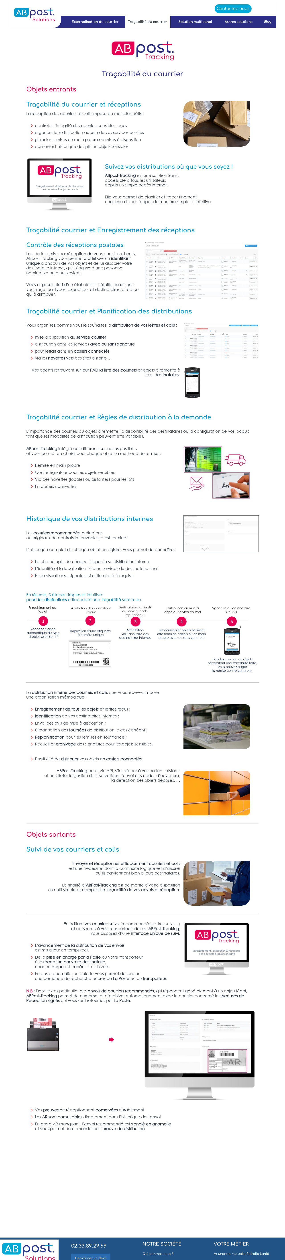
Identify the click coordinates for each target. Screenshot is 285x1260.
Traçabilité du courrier (147, 22)
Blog (267, 22)
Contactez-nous (233, 8)
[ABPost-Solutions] (34, 14)
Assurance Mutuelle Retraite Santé (241, 1253)
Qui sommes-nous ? (158, 1253)
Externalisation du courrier (95, 22)
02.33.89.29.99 (88, 1245)
